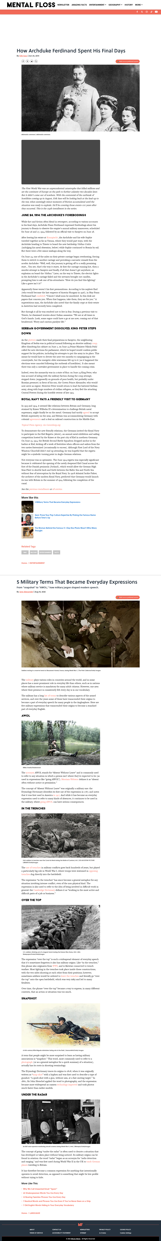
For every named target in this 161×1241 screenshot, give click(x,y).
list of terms (50, 695)
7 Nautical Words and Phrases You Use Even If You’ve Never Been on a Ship (57, 1201)
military (29, 679)
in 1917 (56, 795)
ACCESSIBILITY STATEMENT (61, 1233)
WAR (25, 552)
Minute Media (75, 1239)
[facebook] (137, 12)
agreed (86, 412)
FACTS (56, 552)
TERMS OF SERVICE (36, 1233)
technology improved (67, 1084)
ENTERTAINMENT (96, 4)
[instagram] (147, 12)
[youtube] (156, 12)
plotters (32, 340)
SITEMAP (83, 1233)
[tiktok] (151, 12)
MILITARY (34, 552)
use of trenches (33, 867)
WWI (55, 966)
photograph (27, 1062)
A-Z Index (102, 1233)
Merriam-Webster (69, 779)
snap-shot (37, 1074)
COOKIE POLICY (125, 1229)
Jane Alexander (26, 591)
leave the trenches (70, 976)
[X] (142, 12)
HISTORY (129, 4)
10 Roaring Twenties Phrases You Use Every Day (44, 1197)
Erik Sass (23, 55)
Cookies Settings (125, 1233)
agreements (35, 419)
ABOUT (32, 1229)
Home (24, 563)
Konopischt (52, 237)
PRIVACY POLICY (104, 1229)
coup (94, 343)
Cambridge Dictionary (44, 890)
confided (40, 296)
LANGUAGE (35, 1213)
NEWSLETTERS (85, 1229)
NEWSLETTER (63, 4)
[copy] (36, 61)
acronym (30, 772)
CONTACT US (56, 1229)
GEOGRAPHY (114, 4)
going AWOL (46, 801)
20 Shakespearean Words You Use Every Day (43, 1193)
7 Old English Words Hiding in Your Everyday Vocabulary (48, 1205)
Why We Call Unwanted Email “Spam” (40, 1188)
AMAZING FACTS (79, 4)
